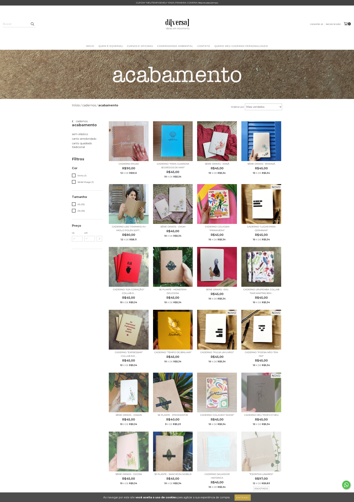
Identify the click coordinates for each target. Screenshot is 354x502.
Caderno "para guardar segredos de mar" (173, 165)
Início (90, 46)
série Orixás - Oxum (172, 226)
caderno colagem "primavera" (217, 228)
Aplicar (99, 238)
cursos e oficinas (140, 46)
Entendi (242, 497)
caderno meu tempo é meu (261, 415)
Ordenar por (237, 106)
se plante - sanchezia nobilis (172, 474)
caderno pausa (129, 163)
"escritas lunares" (261, 474)
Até (86, 233)
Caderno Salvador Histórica (217, 476)
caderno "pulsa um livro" (217, 352)
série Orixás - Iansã (217, 163)
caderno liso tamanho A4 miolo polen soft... (129, 228)
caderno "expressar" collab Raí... (129, 354)
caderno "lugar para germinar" (261, 228)
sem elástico (80, 134)
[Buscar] (32, 24)
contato (203, 46)
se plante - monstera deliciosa (173, 291)
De (73, 233)
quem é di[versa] (110, 46)
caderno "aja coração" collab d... (128, 291)
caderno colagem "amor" (217, 415)
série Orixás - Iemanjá (261, 163)
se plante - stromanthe (173, 415)
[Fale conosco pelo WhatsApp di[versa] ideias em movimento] (346, 485)
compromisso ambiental (175, 46)
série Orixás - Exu (217, 289)
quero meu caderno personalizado (241, 46)
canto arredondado (84, 138)
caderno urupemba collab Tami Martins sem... (261, 291)
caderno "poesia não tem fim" (261, 354)
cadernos (81, 121)
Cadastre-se (316, 24)
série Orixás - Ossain (129, 415)
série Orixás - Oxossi (128, 474)
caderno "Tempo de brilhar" (173, 352)
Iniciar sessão (333, 24)
